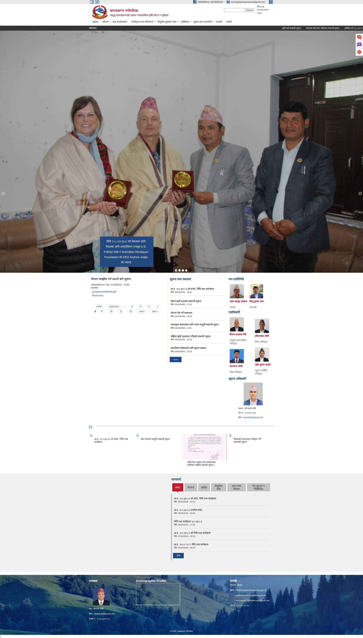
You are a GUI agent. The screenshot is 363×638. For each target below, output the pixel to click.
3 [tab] (183, 270)
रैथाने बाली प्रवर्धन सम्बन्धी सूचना (186, 301)
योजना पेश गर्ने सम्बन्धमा (181, 312)
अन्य (178, 555)
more (175, 359)
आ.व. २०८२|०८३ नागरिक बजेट (188, 510)
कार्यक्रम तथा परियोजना (142, 21)
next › (142, 311)
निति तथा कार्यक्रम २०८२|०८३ (188, 521)
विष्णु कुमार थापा (256, 301)
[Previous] (2, 193)
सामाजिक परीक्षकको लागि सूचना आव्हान (188, 348)
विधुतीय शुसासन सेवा (167, 21)
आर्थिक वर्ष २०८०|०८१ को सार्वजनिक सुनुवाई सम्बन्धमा (326, 28)
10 (111, 311)
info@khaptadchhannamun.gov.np (251, 590)
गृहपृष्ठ (95, 21)
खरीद (204, 487)
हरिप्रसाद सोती (262, 336)
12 (130, 311)
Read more (97, 295)
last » (155, 311)
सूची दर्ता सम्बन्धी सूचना (250, 28)
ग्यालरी (219, 21)
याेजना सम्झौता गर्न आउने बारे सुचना (111, 279)
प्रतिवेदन (185, 21)
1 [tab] (176, 270)
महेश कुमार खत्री (263, 364)
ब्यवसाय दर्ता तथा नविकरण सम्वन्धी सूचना (282, 28)
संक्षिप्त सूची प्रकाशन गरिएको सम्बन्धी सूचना (190, 336)
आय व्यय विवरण (236, 487)
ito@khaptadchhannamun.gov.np (251, 595)
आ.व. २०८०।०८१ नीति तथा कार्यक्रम (191, 544)
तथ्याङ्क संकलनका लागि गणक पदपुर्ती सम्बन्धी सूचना (195, 324)
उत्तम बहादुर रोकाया (238, 301)
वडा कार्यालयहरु (120, 21)
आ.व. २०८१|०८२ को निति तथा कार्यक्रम (192, 533)
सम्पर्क (229, 21)
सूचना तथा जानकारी (202, 21)
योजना (190, 487)
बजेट (177, 488)
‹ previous (114, 306)
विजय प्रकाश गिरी (238, 334)
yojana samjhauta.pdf (105, 291)
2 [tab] (179, 270)
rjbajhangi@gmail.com (104, 613)
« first (98, 306)
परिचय (105, 21)
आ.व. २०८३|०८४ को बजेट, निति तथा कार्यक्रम (192, 288)
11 (121, 311)
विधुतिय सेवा (219, 487)
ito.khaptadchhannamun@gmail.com (253, 600)
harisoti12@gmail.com (253, 417)
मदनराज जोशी (236, 366)
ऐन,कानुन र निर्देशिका (258, 487)
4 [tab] (186, 270)
